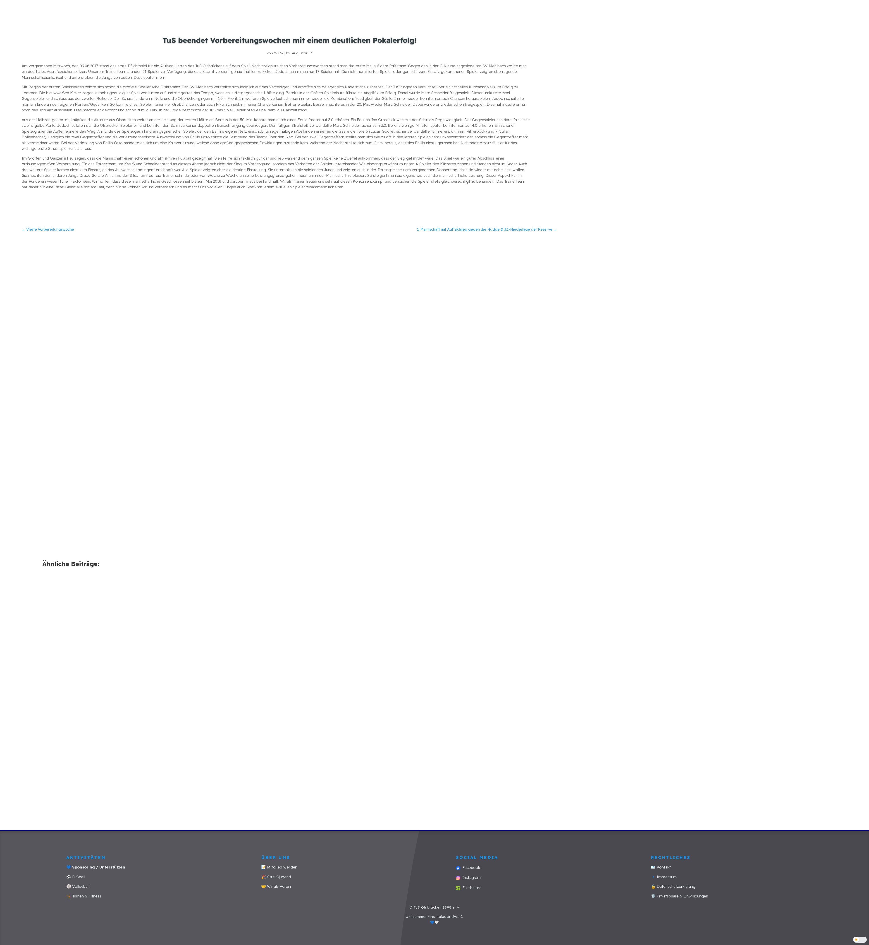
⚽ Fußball (75, 876)
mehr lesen (56, 784)
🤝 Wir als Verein (276, 886)
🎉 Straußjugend (276, 876)
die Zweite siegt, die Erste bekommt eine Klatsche (378, 764)
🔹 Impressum (664, 876)
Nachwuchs (537, 9)
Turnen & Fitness (602, 9)
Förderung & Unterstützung (772, 9)
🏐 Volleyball (77, 886)
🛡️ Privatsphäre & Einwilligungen (679, 896)
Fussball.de (471, 887)
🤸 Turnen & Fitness (83, 896)
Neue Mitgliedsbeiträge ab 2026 (633, 659)
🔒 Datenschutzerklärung (673, 886)
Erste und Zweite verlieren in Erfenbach (91, 764)
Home (439, 9)
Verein (695, 9)
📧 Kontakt (661, 867)
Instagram (470, 877)
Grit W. (279, 53)
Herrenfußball (483, 9)
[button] (860, 940)
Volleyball (659, 9)
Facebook (470, 867)
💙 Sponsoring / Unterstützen (95, 867)
